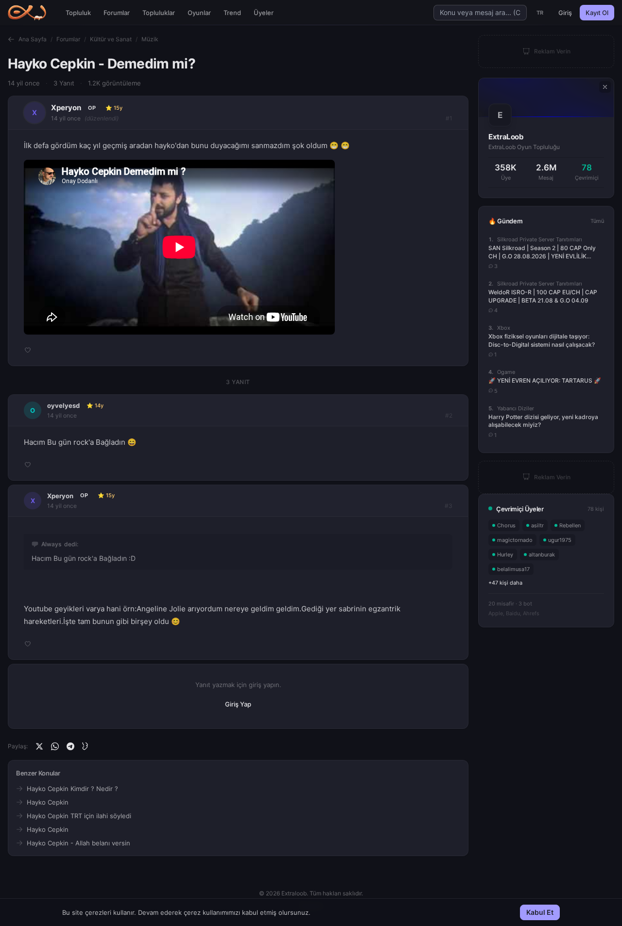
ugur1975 (559, 539)
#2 (448, 415)
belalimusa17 (513, 568)
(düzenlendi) (102, 118)
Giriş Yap (238, 704)
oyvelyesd (63, 405)
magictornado (515, 539)
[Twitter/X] (39, 746)
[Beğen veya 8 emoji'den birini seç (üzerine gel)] (27, 350)
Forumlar (117, 13)
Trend (232, 13)
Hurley (505, 554)
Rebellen (570, 525)
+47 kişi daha (505, 582)
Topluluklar (158, 13)
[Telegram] (70, 746)
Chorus (506, 525)
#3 (448, 505)
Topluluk (78, 13)
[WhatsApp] (55, 746)
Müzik (149, 39)
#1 (449, 118)
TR (540, 12)
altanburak (542, 554)
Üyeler (264, 13)
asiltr (537, 525)
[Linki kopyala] (86, 746)
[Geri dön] (11, 39)
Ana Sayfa (32, 39)
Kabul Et (539, 912)
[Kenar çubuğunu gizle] (605, 87)
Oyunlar (199, 13)
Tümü (597, 221)
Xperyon (66, 107)
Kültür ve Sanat (111, 39)
